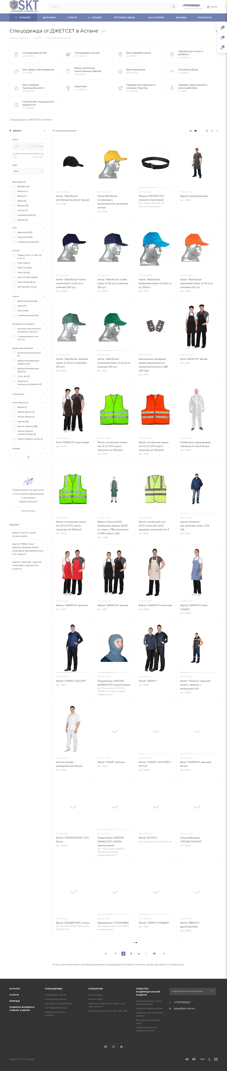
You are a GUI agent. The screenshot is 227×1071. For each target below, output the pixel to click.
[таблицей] (216, 130)
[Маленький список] (190, 130)
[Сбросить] (28, 457)
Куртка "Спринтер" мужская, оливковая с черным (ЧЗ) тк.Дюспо (27, 565)
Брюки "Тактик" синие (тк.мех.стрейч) (24, 534)
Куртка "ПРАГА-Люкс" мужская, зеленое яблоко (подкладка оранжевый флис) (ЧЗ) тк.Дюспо (27, 549)
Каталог (14, 524)
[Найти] (173, 6)
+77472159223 (191, 5)
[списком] (212, 130)
